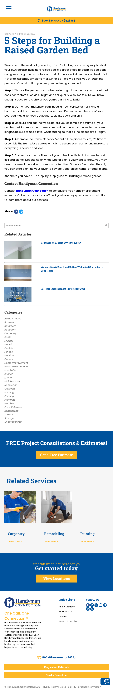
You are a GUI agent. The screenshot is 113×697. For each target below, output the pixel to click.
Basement (10, 322)
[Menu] (8, 6)
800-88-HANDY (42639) (58, 20)
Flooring (9, 355)
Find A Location (67, 606)
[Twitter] (92, 609)
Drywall (8, 340)
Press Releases (13, 407)
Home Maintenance (16, 366)
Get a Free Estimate (56, 454)
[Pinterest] (105, 605)
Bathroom (10, 326)
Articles (63, 616)
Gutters (8, 359)
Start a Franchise (68, 621)
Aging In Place (12, 318)
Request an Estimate (56, 667)
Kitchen (8, 374)
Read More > (15, 541)
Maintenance (12, 381)
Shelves (8, 414)
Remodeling (11, 411)
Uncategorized (13, 422)
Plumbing (9, 399)
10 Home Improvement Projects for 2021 (63, 288)
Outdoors (9, 388)
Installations (11, 370)
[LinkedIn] (92, 605)
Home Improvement (16, 363)
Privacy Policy (50, 687)
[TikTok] (88, 609)
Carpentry (10, 33)
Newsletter (10, 385)
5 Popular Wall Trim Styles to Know (61, 242)
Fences (8, 352)
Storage (9, 418)
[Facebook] (88, 605)
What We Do (66, 611)
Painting (9, 392)
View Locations (56, 578)
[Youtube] (100, 605)
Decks (7, 337)
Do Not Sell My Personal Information (80, 687)
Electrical (9, 344)
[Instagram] (96, 605)
